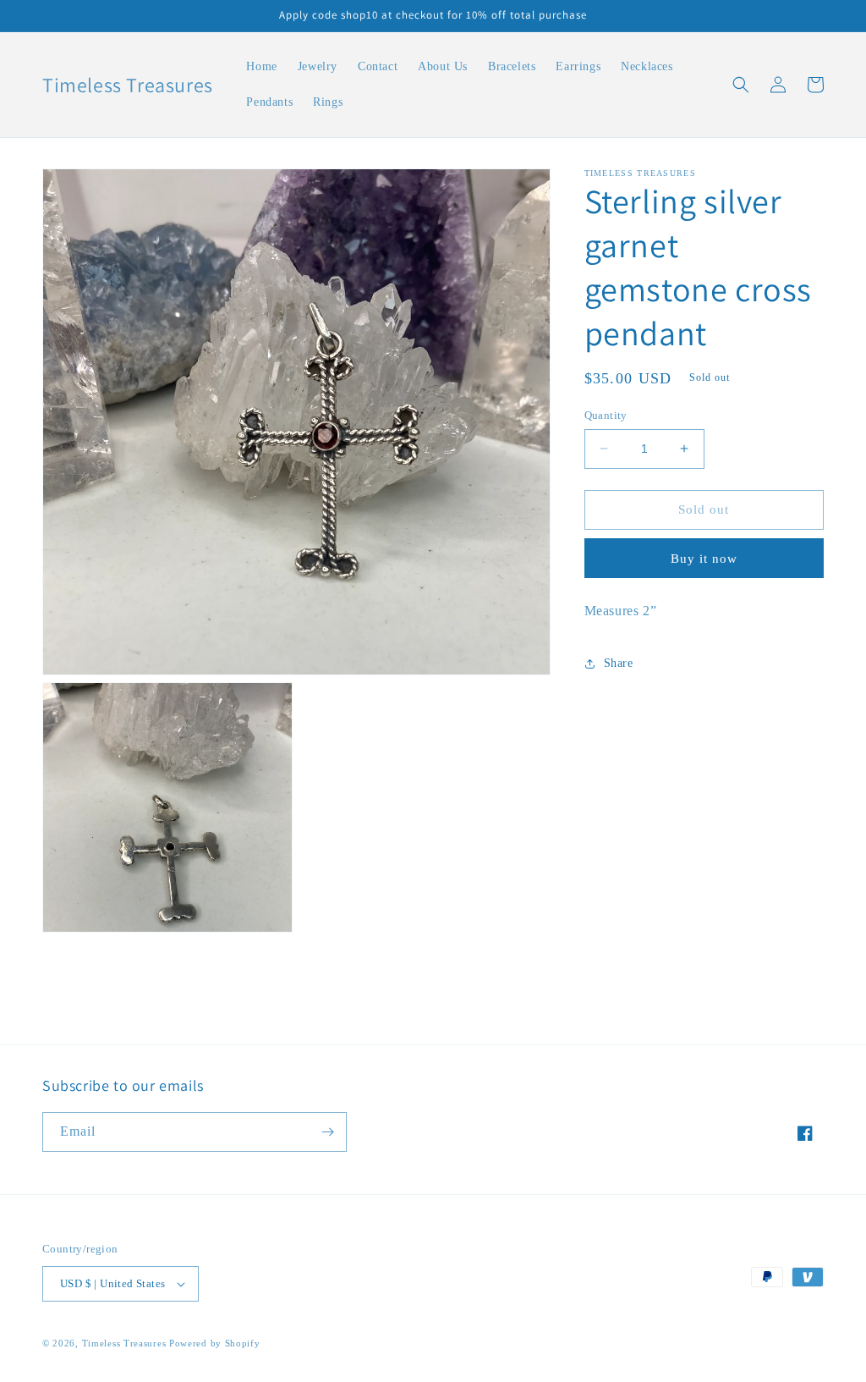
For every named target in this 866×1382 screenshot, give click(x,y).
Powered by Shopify (214, 1343)
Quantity (606, 415)
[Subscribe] (327, 1132)
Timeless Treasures (125, 1343)
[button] (740, 84)
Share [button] (618, 663)
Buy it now (704, 558)
